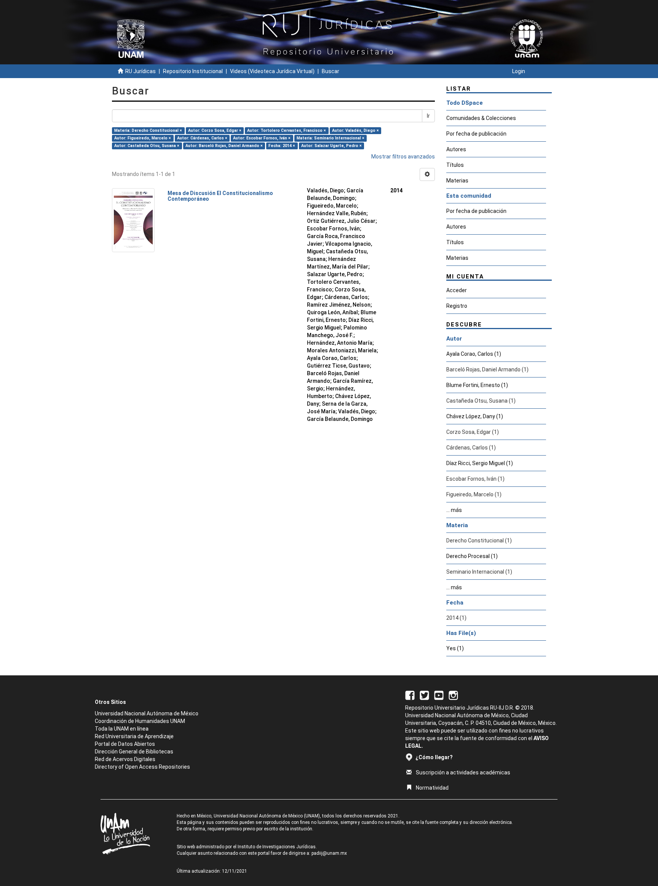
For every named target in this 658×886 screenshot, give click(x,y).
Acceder (456, 290)
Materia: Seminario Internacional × (330, 138)
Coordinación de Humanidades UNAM (140, 721)
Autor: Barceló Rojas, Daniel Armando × (224, 145)
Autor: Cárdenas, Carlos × (202, 138)
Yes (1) (455, 648)
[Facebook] (410, 695)
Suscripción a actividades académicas (463, 772)
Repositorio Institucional (193, 71)
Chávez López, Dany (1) (474, 416)
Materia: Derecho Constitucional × (148, 130)
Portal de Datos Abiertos (125, 744)
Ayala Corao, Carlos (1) (473, 354)
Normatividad (432, 788)
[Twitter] (424, 695)
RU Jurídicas (140, 71)
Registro (456, 306)
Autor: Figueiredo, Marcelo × (142, 138)
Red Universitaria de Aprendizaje (134, 736)
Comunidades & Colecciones (481, 118)
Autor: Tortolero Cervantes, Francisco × (286, 130)
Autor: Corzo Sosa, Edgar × (214, 130)
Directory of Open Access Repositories (142, 767)
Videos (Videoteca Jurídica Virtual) (272, 71)
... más (454, 510)
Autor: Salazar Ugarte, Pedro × (331, 145)
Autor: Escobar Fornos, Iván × (262, 138)
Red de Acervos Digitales (125, 759)
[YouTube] (439, 695)
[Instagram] (453, 695)
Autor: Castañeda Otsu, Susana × (146, 145)
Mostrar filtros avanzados (403, 157)
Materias (457, 181)
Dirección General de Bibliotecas (134, 751)
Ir (428, 116)
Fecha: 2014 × (281, 145)
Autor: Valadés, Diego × (355, 130)
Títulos (455, 165)
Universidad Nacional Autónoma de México (146, 713)
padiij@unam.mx (329, 853)
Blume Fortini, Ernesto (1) (477, 385)
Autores (456, 149)
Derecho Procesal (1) (472, 556)
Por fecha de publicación (476, 134)
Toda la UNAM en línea (122, 729)
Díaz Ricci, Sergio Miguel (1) (479, 463)
